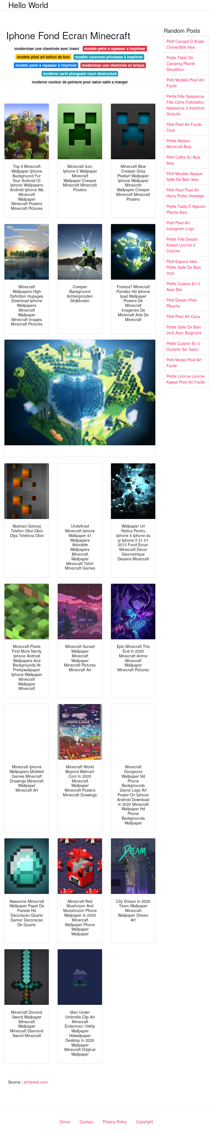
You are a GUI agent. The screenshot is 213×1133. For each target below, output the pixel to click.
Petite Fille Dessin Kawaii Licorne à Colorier (182, 245)
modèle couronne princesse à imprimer (109, 56)
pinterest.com (36, 1082)
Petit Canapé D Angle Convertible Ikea (185, 44)
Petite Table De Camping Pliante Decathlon (180, 63)
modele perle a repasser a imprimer (114, 48)
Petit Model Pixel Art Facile (184, 362)
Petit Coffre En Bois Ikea (183, 160)
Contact (86, 1121)
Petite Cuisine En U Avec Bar (183, 286)
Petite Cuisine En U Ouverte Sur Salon (183, 346)
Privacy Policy (115, 1121)
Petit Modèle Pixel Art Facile (185, 82)
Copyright (144, 1121)
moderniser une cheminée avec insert (46, 48)
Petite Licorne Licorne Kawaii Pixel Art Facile (185, 379)
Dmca (65, 1121)
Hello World (28, 4)
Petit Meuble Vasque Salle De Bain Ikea (184, 176)
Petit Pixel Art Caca (183, 316)
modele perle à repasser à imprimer (46, 65)
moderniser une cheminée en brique (113, 65)
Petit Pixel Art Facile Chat (183, 127)
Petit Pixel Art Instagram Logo (180, 225)
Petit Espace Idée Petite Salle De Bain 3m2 (183, 267)
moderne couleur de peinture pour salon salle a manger (80, 82)
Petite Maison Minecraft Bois (178, 143)
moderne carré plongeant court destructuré (80, 73)
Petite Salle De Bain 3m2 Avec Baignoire (184, 330)
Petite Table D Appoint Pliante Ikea (186, 209)
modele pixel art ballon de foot (43, 56)
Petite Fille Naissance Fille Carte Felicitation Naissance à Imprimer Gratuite (185, 104)
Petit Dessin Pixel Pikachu (181, 303)
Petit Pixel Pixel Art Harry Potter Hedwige (185, 192)
